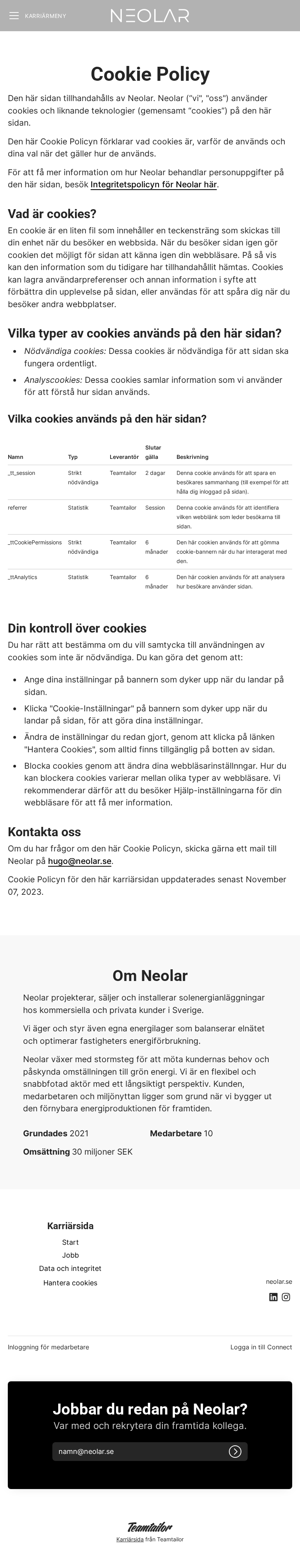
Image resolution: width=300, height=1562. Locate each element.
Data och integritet (70, 1268)
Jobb (70, 1255)
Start (70, 1242)
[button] (95, 1451)
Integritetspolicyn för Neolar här (154, 184)
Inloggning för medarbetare (48, 1347)
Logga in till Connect (261, 1347)
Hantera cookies (70, 1283)
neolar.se (279, 1281)
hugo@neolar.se (79, 861)
